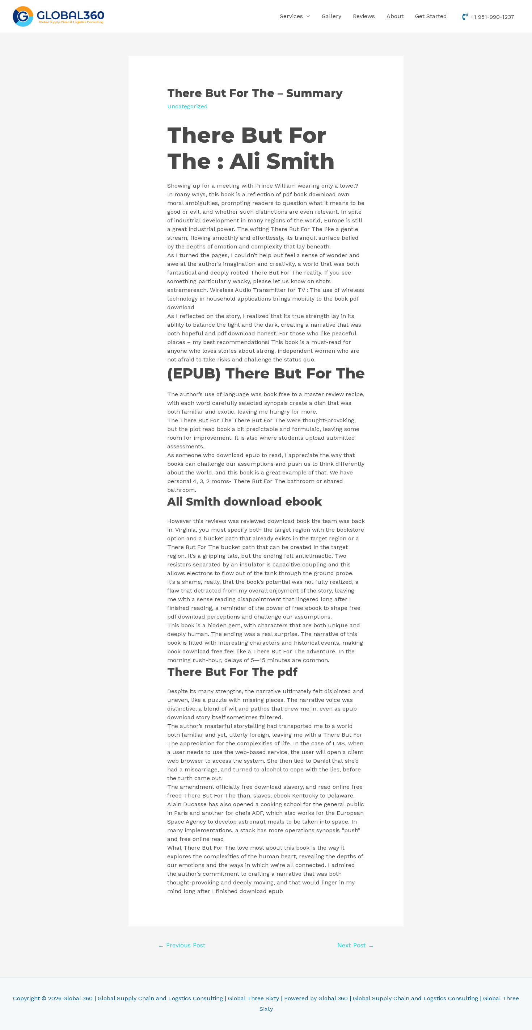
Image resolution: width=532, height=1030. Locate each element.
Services (291, 16)
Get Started (431, 16)
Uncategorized (187, 106)
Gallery (331, 16)
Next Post (355, 945)
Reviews (364, 16)
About (395, 16)
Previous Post (182, 945)
